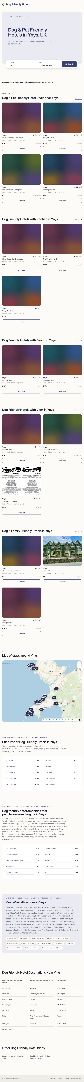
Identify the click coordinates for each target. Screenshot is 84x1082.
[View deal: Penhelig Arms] (21, 360)
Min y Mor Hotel (48, 138)
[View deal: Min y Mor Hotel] (62, 118)
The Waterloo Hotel (50, 259)
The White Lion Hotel (9, 501)
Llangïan (33, 999)
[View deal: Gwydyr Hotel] (21, 603)
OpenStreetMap (73, 720)
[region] (42, 691)
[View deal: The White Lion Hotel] (21, 481)
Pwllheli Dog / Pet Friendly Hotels (42, 980)
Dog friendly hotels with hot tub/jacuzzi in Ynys (40, 1057)
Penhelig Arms (7, 380)
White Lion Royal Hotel (10, 571)
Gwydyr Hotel (7, 623)
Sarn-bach (6, 988)
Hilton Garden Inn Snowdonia (12, 138)
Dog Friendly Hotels (18, 4)
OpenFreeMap (47, 720)
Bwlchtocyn (61, 988)
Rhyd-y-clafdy (7, 999)
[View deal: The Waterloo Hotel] (62, 239)
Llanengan (61, 994)
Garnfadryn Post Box (37, 994)
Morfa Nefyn (61, 1005)
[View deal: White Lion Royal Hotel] (21, 551)
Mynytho (33, 988)
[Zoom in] (79, 663)
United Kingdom (19, 16)
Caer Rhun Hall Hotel (50, 449)
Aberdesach (61, 1010)
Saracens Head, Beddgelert (12, 190)
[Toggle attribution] (79, 720)
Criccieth (5, 1010)
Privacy (52, 1078)
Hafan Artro (47, 571)
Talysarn (33, 1024)
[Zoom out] (79, 666)
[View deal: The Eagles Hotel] (62, 169)
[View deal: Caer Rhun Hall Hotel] (62, 429)
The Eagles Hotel (49, 190)
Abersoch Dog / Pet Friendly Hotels (12, 981)
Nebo (4, 1016)
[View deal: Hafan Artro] (62, 551)
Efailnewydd (6, 1005)
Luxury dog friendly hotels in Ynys (12, 1057)
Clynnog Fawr (7, 1029)
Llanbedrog (61, 980)
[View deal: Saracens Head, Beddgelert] (21, 169)
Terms (60, 1078)
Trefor (59, 1016)
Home (10, 16)
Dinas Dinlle (61, 1024)
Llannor (60, 999)
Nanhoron (33, 1005)
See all (78, 98)
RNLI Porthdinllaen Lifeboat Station (39, 1017)
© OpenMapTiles (57, 720)
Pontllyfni (5, 1024)
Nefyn (32, 1010)
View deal (21, 149)
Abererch (5, 994)
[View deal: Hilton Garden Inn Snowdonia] (21, 118)
